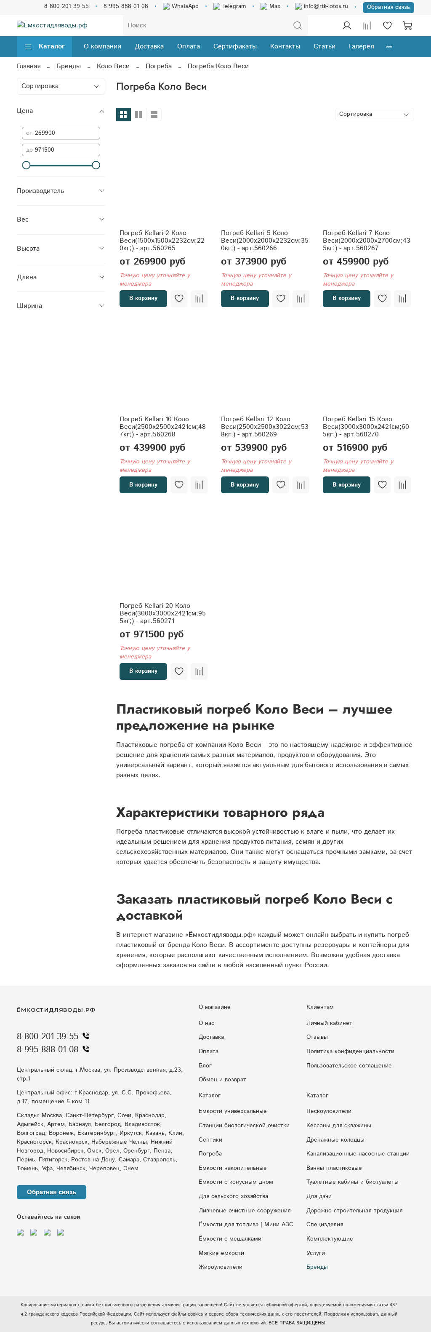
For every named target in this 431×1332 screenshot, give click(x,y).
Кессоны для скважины (338, 1125)
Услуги (315, 1253)
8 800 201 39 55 (66, 6)
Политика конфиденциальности (350, 1051)
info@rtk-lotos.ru (325, 6)
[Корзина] (407, 25)
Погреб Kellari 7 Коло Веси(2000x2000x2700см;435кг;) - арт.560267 (366, 240)
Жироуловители (220, 1267)
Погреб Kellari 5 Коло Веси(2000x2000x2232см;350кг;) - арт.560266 (265, 240)
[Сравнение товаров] (367, 25)
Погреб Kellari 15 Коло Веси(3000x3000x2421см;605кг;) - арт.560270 (366, 427)
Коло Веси (113, 66)
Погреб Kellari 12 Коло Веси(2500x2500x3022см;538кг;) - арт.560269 (265, 427)
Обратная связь (388, 7)
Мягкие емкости (221, 1253)
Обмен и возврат (222, 1079)
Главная (28, 66)
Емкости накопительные (233, 1168)
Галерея (361, 46)
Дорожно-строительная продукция (354, 1210)
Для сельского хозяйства (233, 1196)
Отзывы (317, 1037)
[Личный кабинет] (347, 25)
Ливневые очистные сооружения (244, 1210)
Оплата (188, 46)
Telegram (233, 6)
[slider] (26, 165)
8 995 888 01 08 (126, 6)
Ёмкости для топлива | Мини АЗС (246, 1224)
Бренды (68, 66)
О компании (102, 46)
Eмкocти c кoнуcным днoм (236, 1182)
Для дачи (319, 1196)
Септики (210, 1140)
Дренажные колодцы (335, 1140)
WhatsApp (184, 6)
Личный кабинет (329, 1023)
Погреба (159, 66)
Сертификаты (235, 46)
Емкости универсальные (233, 1111)
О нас (206, 1023)
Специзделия (324, 1224)
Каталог (52, 46)
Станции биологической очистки (244, 1125)
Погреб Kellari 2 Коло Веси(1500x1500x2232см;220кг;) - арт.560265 (162, 240)
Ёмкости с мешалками (230, 1239)
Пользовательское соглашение (349, 1066)
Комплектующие (329, 1239)
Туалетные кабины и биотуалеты (352, 1182)
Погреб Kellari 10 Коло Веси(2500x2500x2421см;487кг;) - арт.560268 (163, 427)
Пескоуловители (328, 1111)
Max (273, 6)
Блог (205, 1066)
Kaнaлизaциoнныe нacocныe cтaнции (358, 1154)
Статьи (324, 46)
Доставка (149, 46)
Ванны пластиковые (334, 1168)
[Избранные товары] (387, 25)
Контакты (285, 46)
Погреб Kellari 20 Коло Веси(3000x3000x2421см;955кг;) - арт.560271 (163, 613)
